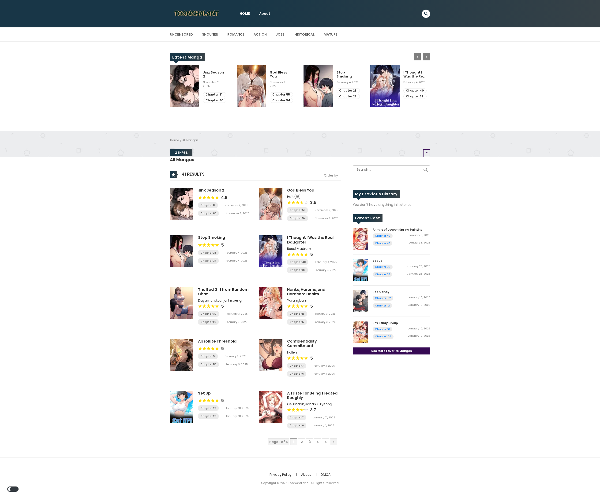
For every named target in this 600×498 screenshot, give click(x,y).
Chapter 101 (382, 305)
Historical (305, 34)
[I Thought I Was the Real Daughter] (270, 251)
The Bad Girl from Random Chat (223, 292)
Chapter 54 (281, 100)
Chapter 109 (383, 336)
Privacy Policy (281, 474)
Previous (417, 56)
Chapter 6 (296, 374)
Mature (331, 34)
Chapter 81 (214, 94)
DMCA (325, 474)
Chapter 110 (382, 329)
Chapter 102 (383, 298)
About (264, 13)
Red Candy (381, 292)
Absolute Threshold (217, 341)
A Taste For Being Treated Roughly (312, 395)
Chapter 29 (208, 322)
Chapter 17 (296, 322)
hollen (292, 352)
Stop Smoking (344, 74)
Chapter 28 (347, 90)
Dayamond (207, 300)
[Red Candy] (360, 300)
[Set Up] (181, 406)
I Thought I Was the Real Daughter (414, 74)
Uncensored (181, 34)
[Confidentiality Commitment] (270, 354)
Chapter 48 (382, 243)
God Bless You (278, 74)
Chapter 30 (208, 314)
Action (260, 34)
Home (174, 140)
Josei (280, 34)
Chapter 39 (415, 96)
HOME (245, 13)
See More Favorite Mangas (391, 351)
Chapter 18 (296, 314)
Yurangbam (297, 300)
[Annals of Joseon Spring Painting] (360, 238)
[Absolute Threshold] (181, 354)
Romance (235, 34)
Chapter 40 (415, 90)
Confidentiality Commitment (302, 343)
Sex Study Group (385, 323)
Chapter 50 (208, 364)
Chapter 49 (382, 236)
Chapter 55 (281, 94)
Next (426, 56)
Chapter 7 (296, 366)
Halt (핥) (293, 196)
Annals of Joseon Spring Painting (398, 230)
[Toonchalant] (197, 13)
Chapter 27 (347, 96)
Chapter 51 (207, 356)
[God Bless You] (270, 203)
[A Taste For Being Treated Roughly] (270, 406)
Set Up (204, 393)
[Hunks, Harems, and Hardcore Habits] (270, 303)
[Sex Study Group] (360, 331)
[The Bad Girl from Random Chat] (181, 303)
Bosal (291, 248)
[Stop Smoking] (181, 251)
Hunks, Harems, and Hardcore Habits (306, 292)
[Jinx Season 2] (181, 203)
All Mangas (190, 140)
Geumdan (295, 404)
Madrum (304, 248)
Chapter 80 (214, 100)
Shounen (210, 34)
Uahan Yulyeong (318, 404)
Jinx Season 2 (213, 74)
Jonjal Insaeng (230, 300)
